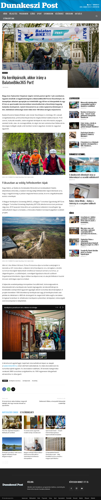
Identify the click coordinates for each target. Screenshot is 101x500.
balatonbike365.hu (10, 366)
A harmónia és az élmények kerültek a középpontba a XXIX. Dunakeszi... (89, 144)
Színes (50, 498)
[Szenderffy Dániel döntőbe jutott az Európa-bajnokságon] (74, 253)
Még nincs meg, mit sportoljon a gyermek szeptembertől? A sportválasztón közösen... (89, 231)
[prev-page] (3, 462)
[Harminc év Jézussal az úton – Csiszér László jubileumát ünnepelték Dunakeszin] (74, 114)
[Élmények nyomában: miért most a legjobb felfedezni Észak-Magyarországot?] (12, 444)
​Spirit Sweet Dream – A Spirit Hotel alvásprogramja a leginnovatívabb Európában (54, 432)
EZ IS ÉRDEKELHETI (27, 412)
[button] (96, 16)
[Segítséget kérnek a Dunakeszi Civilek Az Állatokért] (72, 135)
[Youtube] (82, 489)
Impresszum (25, 498)
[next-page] (6, 462)
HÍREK (71, 213)
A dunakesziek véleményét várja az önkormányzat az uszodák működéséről (84, 176)
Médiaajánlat (32, 498)
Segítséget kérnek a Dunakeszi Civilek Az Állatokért (87, 134)
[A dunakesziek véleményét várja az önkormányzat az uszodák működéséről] (84, 164)
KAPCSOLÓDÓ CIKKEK (10, 412)
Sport (55, 498)
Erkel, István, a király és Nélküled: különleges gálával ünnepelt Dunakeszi (90, 125)
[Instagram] (77, 488)
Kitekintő (5, 73)
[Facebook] (4, 389)
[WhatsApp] (9, 389)
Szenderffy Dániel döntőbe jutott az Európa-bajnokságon (89, 252)
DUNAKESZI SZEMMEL (77, 154)
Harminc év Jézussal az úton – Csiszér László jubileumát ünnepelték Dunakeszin (88, 114)
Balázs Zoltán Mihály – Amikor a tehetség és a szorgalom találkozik (82, 202)
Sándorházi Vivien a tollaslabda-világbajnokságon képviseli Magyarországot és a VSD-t (90, 242)
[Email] (13, 389)
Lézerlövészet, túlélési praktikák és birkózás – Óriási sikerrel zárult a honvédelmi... (88, 220)
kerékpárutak (26, 380)
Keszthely (34, 380)
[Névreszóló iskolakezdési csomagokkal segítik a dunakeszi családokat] (74, 105)
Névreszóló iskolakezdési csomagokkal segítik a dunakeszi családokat (89, 104)
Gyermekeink (61, 498)
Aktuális (81, 498)
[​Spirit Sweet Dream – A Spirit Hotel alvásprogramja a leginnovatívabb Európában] (55, 422)
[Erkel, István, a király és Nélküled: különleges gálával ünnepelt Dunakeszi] (74, 125)
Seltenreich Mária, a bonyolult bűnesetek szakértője (52, 402)
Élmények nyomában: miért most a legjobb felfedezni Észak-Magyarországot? (12, 454)
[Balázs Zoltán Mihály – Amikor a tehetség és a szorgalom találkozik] (84, 191)
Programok (44, 498)
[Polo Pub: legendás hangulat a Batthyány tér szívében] (12, 422)
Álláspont (87, 498)
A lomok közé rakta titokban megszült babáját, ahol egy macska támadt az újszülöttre (14, 403)
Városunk (75, 498)
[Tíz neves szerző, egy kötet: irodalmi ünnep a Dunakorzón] (33, 422)
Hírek (38, 498)
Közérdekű (68, 498)
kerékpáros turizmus (15, 380)
